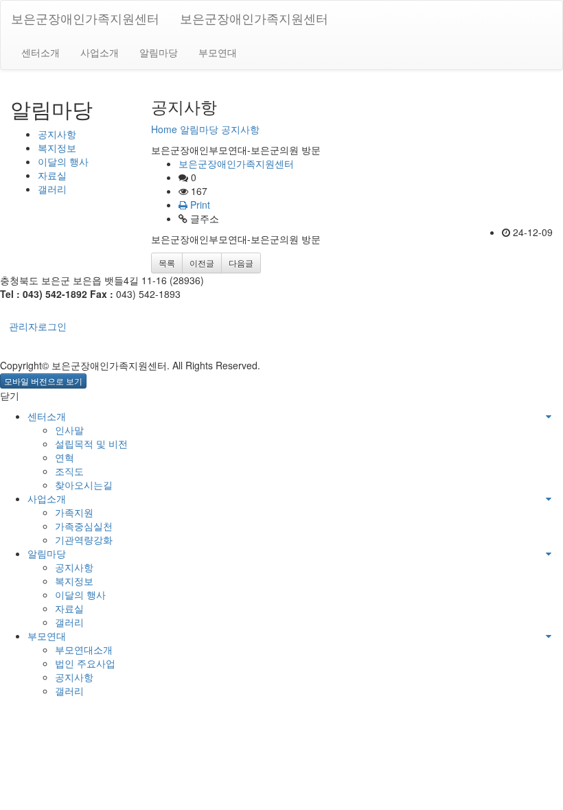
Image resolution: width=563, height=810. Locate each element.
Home (164, 129)
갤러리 (52, 189)
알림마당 (158, 52)
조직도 (69, 471)
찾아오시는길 (84, 484)
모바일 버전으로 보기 (43, 380)
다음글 (241, 262)
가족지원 (74, 512)
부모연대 (217, 52)
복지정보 (57, 147)
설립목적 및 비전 (91, 443)
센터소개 (40, 52)
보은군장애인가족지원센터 (85, 18)
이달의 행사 (63, 161)
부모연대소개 (84, 649)
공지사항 (57, 134)
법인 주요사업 (85, 663)
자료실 (52, 175)
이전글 (201, 262)
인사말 (69, 430)
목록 (167, 262)
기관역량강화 (84, 539)
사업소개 (99, 52)
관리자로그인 (38, 326)
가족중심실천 (84, 526)
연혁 (64, 457)
